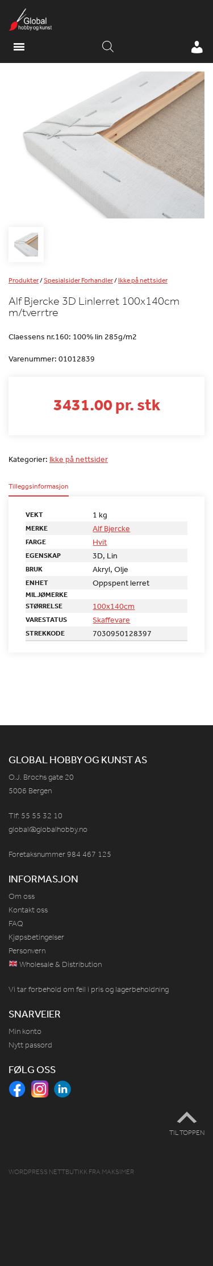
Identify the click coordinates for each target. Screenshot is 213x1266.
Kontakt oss (28, 910)
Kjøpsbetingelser (36, 937)
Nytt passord (30, 1045)
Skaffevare (111, 620)
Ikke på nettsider (143, 280)
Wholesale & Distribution (60, 964)
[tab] (39, 490)
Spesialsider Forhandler (78, 280)
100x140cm (114, 606)
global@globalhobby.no (48, 829)
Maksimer (118, 1171)
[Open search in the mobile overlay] (108, 47)
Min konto (25, 1031)
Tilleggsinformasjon (39, 487)
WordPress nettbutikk (48, 1171)
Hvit (100, 542)
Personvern (27, 951)
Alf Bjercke (111, 528)
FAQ (16, 923)
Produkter (24, 280)
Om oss (22, 896)
